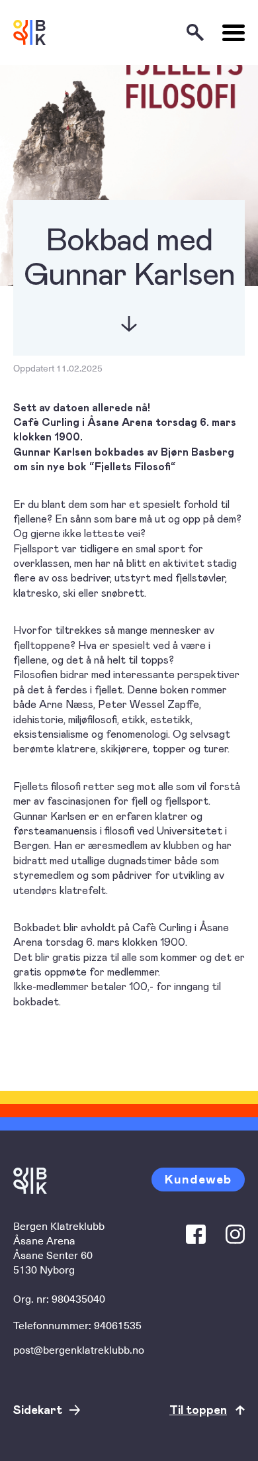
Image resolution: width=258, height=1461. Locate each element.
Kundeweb (198, 1178)
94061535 (118, 1325)
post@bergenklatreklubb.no (78, 1349)
